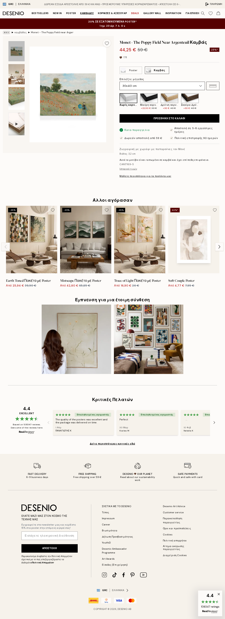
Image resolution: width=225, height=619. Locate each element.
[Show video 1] (16, 124)
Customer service (173, 512)
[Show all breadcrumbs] (6, 32)
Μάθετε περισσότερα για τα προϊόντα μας (145, 176)
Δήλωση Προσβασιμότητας (117, 536)
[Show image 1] (16, 51)
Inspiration (173, 13)
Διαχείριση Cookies (175, 555)
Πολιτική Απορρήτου (43, 562)
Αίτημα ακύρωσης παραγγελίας (173, 548)
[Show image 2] (16, 74)
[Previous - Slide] (117, 101)
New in (57, 13)
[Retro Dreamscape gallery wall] (148, 339)
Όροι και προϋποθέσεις (177, 528)
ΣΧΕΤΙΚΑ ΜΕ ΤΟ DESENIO (116, 506)
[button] (212, 86)
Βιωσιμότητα (109, 530)
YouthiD (106, 542)
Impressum (108, 518)
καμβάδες (87, 13)
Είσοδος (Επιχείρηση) (115, 564)
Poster (71, 13)
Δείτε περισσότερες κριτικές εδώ (112, 443)
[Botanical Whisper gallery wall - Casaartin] (76, 339)
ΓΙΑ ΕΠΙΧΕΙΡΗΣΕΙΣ (196, 13)
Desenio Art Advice (174, 506)
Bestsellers (40, 13)
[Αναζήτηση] (203, 13)
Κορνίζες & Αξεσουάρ (112, 13)
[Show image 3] (16, 98)
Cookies (168, 534)
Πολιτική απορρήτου (175, 540)
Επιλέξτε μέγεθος (132, 79)
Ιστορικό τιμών (128, 168)
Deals (135, 13)
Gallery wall (152, 13)
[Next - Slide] (222, 101)
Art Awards (108, 558)
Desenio (123, 609)
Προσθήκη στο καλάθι (169, 118)
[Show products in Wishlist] (210, 13)
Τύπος (105, 512)
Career (106, 524)
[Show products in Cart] (218, 13)
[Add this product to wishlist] (107, 43)
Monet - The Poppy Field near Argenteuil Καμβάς (52, 32)
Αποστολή (49, 548)
